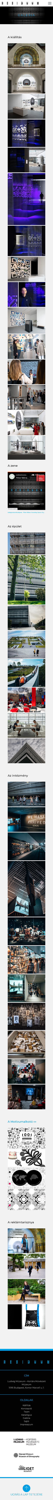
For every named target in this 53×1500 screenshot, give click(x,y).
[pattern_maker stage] (26, 1199)
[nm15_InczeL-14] (26, 794)
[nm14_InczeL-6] (26, 819)
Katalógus (26, 1415)
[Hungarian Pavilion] (26, 55)
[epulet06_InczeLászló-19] (26, 673)
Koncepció (26, 1408)
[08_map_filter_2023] (26, 1177)
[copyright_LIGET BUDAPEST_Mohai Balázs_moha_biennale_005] (26, 81)
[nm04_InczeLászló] (26, 1045)
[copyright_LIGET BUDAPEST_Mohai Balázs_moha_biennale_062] (26, 294)
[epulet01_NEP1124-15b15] (26, 543)
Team (26, 1412)
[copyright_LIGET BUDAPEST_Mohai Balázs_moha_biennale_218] (26, 422)
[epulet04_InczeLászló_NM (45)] (26, 617)
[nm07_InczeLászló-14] (26, 988)
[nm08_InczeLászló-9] (26, 960)
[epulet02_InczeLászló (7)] (26, 700)
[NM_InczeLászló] (26, 750)
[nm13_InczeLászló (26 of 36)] (26, 846)
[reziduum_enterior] (26, 106)
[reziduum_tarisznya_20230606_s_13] (26, 1316)
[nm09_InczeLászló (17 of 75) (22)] (26, 931)
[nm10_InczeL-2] (26, 889)
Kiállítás (26, 1405)
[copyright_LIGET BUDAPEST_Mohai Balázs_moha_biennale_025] (26, 199)
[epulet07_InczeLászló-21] (26, 644)
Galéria (26, 1418)
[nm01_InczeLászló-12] (26, 1096)
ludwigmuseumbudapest (15, 512)
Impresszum (26, 1424)
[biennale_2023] (26, 133)
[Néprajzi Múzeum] (26, 1455)
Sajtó (26, 1421)
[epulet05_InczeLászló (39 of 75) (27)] (26, 579)
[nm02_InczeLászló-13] (26, 1071)
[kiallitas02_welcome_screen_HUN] (26, 1138)
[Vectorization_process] (26, 1158)
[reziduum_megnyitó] (26, 346)
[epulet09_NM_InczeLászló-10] (26, 725)
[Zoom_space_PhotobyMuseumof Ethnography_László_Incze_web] (26, 1016)
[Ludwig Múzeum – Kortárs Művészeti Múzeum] (26, 1441)
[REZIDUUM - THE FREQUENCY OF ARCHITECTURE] (26, 1362)
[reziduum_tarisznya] (26, 1240)
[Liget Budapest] (26, 1468)
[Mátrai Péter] (26, 397)
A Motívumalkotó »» (22, 1121)
